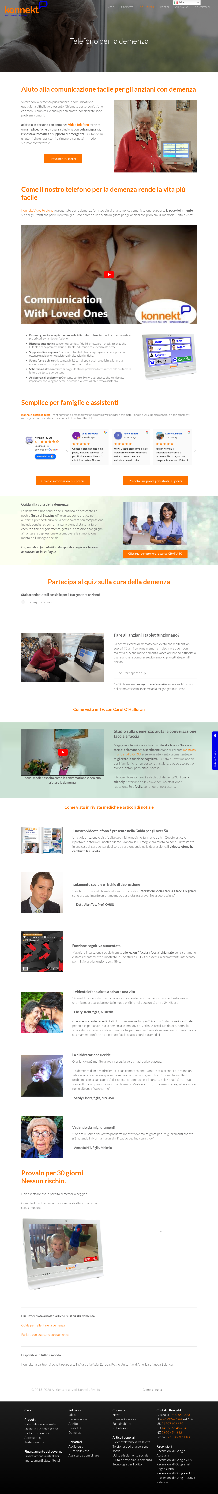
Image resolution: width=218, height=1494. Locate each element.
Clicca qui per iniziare (40, 602)
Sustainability (122, 1424)
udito (72, 1415)
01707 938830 (172, 1424)
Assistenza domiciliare (83, 1455)
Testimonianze (34, 1442)
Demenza (74, 1432)
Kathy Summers (132, 433)
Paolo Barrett (89, 433)
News (116, 1415)
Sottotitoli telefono (37, 1433)
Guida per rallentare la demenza (43, 1325)
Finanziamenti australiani (41, 1456)
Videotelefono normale (40, 1424)
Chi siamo (119, 1410)
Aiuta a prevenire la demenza (132, 1460)
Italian (181, 2)
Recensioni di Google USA (174, 1460)
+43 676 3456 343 (175, 1428)
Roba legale (120, 1428)
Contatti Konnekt (169, 1410)
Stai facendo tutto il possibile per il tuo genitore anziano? (60, 595)
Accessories (32, 1438)
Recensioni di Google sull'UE (176, 1473)
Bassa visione (77, 1419)
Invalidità (74, 1428)
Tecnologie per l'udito (127, 1464)
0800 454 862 (172, 1432)
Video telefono (78, 125)
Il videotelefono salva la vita (131, 1442)
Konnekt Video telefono (37, 210)
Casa (27, 1410)
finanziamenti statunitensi (42, 1460)
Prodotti (30, 1419)
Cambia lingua (152, 1390)
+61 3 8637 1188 (178, 1437)
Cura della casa (78, 1451)
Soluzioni (74, 1410)
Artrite (73, 1424)
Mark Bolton (172, 433)
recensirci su (43, 456)
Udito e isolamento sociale (130, 1455)
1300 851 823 (180, 1415)
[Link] (26, 8)
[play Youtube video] (109, 274)
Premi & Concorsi (125, 1419)
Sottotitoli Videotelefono (41, 1429)
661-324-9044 (172, 1419)
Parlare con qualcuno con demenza (45, 1335)
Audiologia (75, 1446)
